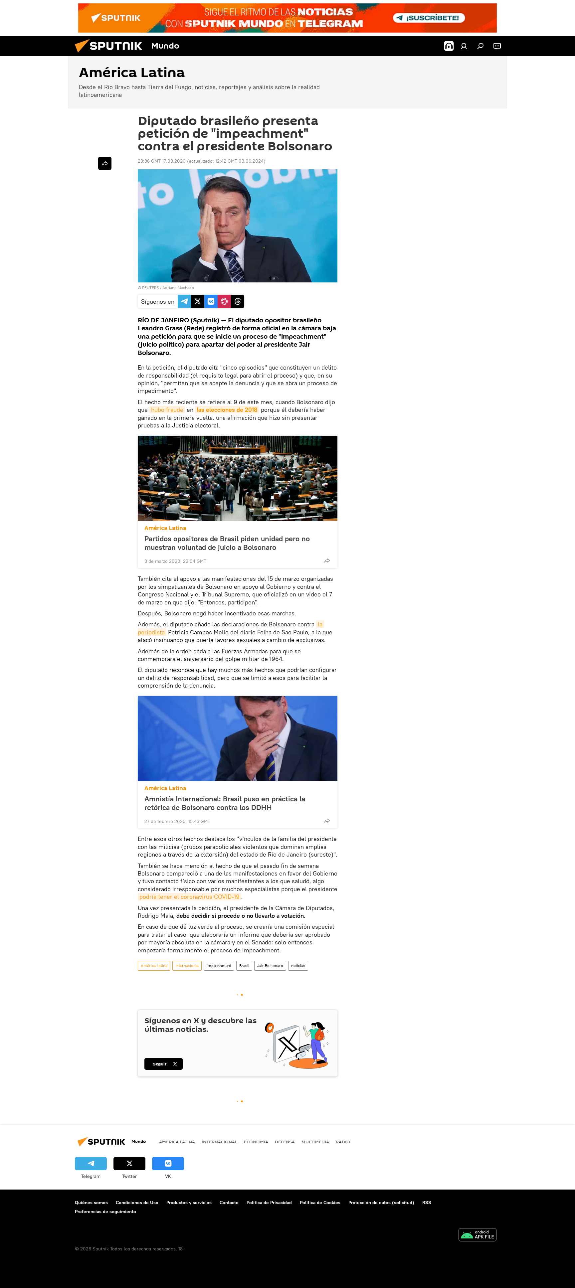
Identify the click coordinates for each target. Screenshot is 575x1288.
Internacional (187, 965)
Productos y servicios (189, 1203)
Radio (343, 1142)
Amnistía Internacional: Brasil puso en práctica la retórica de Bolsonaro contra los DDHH (224, 803)
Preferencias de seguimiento (105, 1211)
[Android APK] (477, 1235)
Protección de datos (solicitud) (381, 1203)
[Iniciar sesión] (464, 46)
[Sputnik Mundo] (111, 54)
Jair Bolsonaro (270, 965)
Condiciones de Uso (137, 1203)
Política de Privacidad (269, 1203)
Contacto (229, 1203)
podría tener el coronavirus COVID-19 (189, 896)
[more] (327, 560)
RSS (426, 1203)
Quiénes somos (91, 1203)
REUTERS (150, 287)
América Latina (165, 528)
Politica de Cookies (320, 1203)
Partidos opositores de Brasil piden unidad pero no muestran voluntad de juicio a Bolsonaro (227, 543)
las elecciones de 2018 (227, 409)
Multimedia (315, 1142)
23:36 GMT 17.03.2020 (162, 161)
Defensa (285, 1142)
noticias (298, 965)
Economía (256, 1142)
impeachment (219, 965)
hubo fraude (167, 409)
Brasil (244, 965)
